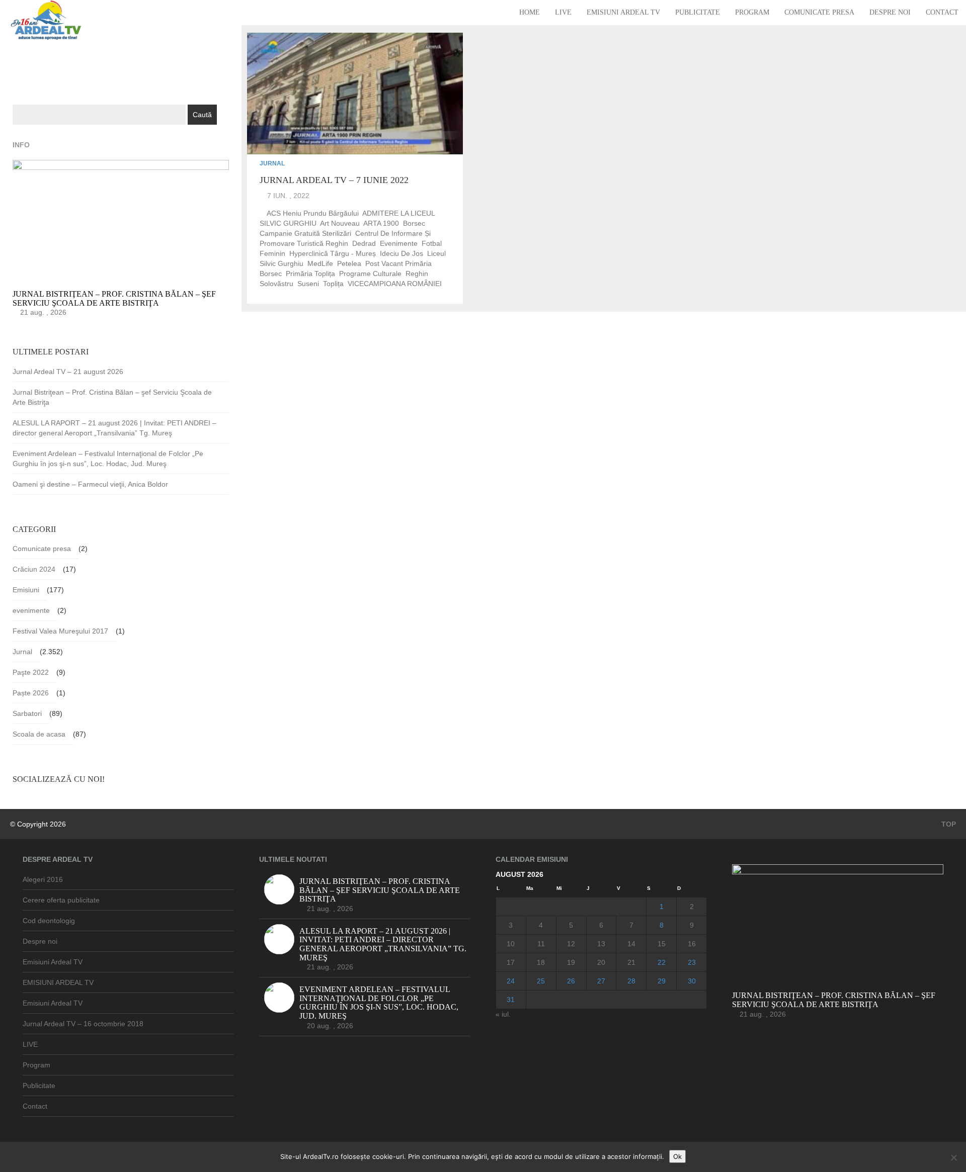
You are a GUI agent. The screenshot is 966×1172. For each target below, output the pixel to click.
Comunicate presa (819, 12)
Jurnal (272, 163)
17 (511, 962)
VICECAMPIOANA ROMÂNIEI (395, 284)
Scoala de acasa (39, 734)
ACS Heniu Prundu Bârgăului (313, 213)
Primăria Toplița (310, 273)
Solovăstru (276, 284)
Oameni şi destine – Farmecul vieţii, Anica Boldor (90, 484)
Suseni (308, 284)
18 (541, 962)
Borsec (414, 223)
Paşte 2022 (31, 672)
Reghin (417, 273)
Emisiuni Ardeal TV (623, 12)
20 (601, 962)
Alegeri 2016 (43, 879)
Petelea (349, 263)
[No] (953, 1157)
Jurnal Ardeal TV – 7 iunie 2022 (334, 180)
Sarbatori (27, 713)
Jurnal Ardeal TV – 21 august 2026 (68, 372)
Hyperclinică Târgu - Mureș (332, 253)
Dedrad (364, 243)
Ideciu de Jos (401, 253)
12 (571, 944)
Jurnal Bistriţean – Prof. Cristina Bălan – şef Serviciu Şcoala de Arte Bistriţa (112, 397)
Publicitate (697, 12)
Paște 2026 (31, 693)
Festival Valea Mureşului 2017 (60, 631)
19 (571, 962)
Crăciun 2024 (34, 569)
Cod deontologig (49, 921)
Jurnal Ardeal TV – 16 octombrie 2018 (83, 1024)
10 (511, 944)
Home (529, 12)
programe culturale (370, 273)
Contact (942, 12)
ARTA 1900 (381, 223)
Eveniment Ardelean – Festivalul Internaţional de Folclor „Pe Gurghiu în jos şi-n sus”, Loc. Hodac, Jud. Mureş (108, 458)
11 (541, 944)
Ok (677, 1156)
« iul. (503, 1014)
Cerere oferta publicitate (61, 900)
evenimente (399, 243)
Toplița (333, 284)
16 (692, 944)
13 (601, 944)
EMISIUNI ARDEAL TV (58, 982)
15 (662, 944)
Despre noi (890, 12)
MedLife (320, 263)
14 (631, 944)
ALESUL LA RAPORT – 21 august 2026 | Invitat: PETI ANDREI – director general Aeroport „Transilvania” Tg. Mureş (114, 428)
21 (631, 962)
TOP (947, 824)
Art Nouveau (340, 223)
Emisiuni (26, 590)
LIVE (563, 12)
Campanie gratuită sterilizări (305, 233)
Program (752, 12)
